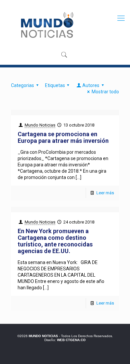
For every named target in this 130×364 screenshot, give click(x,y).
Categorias (22, 85)
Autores (90, 85)
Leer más (105, 192)
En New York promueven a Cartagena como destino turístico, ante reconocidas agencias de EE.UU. (55, 241)
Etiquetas (55, 85)
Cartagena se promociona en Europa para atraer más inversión (63, 137)
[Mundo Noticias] (46, 25)
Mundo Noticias (40, 125)
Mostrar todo (105, 91)
